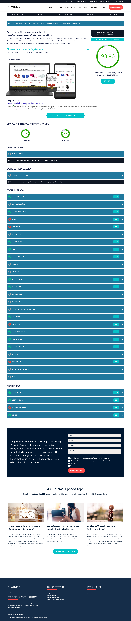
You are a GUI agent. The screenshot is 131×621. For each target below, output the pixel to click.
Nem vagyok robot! (77, 466)
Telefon (71, 446)
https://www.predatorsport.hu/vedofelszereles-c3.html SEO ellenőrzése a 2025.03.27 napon (94, 1)
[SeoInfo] (20, 7)
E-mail (71, 441)
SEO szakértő (70, 7)
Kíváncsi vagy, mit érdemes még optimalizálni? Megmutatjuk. (108, 33)
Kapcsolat (95, 7)
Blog (60, 7)
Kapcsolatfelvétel (76, 470)
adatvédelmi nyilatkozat (81, 458)
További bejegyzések (65, 551)
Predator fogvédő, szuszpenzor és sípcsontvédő (25, 103)
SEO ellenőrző (116, 7)
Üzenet (71, 451)
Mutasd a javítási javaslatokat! (107, 39)
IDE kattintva (39, 43)
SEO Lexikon (83, 7)
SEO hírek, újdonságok (65, 489)
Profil (104, 7)
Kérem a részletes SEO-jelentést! (26, 49)
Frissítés (107, 81)
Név (70, 436)
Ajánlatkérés (90, 593)
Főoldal (51, 7)
